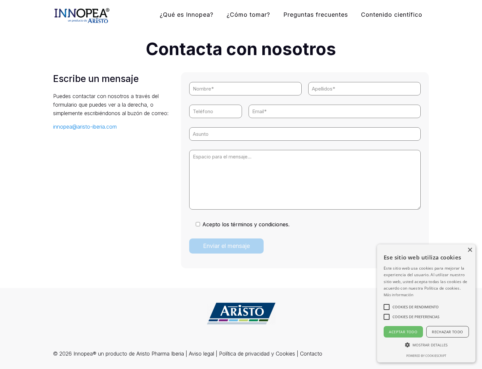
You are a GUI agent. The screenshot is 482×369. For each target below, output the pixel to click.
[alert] (426, 303)
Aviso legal (201, 353)
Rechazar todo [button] (447, 331)
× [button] (469, 250)
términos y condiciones (259, 224)
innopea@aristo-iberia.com (85, 126)
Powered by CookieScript (426, 356)
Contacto (311, 353)
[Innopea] (82, 15)
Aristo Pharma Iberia (160, 353)
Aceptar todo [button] (403, 331)
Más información (399, 294)
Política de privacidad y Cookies (257, 353)
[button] (415, 307)
